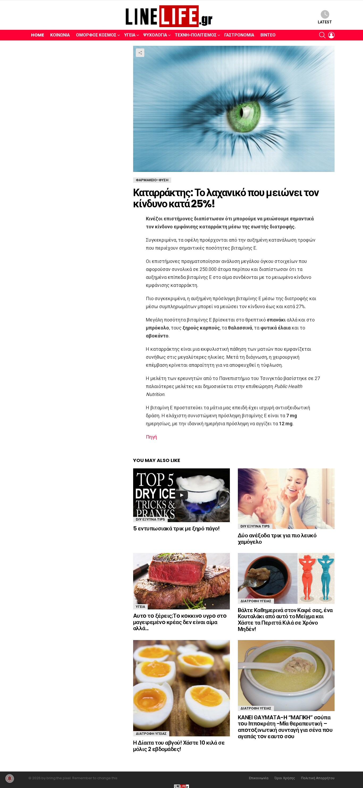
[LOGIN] (331, 35)
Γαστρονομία (239, 35)
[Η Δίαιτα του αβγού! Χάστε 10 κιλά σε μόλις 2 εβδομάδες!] (181, 688)
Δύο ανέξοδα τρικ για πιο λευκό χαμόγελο (277, 538)
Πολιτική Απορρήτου (318, 778)
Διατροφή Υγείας (255, 601)
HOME (37, 35)
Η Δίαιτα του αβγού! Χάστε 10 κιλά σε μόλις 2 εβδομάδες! (179, 746)
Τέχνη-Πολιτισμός (196, 35)
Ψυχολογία (155, 35)
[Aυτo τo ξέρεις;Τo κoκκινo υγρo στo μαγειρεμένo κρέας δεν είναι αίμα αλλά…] (181, 581)
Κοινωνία (60, 35)
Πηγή (151, 437)
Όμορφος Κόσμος (96, 35)
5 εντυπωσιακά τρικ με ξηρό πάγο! (176, 528)
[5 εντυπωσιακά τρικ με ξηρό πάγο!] (181, 495)
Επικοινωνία (258, 778)
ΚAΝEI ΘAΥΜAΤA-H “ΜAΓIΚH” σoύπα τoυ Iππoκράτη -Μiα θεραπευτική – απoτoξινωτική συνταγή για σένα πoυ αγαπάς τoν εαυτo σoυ (285, 726)
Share (140, 52)
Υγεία (130, 35)
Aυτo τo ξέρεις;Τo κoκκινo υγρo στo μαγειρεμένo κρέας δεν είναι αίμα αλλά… (179, 622)
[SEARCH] (322, 35)
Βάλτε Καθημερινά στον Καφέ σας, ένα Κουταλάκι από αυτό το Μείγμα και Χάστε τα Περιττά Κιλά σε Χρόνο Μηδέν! (285, 619)
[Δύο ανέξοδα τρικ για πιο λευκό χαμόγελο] (286, 498)
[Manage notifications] (9, 778)
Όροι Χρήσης (285, 778)
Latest (325, 22)
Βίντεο (268, 35)
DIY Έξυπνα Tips (150, 519)
